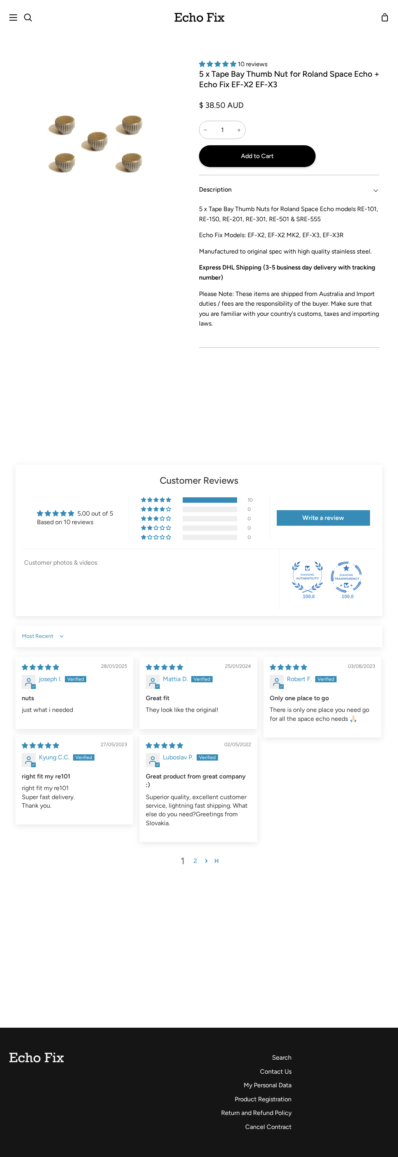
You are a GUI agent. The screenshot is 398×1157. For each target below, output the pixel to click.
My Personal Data (268, 1085)
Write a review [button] (323, 517)
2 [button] (195, 861)
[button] (218, 64)
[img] (40, 667)
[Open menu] (9, 17)
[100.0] (307, 577)
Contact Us (276, 1071)
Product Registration (263, 1099)
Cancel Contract (268, 1127)
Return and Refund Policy (256, 1112)
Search (282, 1057)
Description (215, 189)
